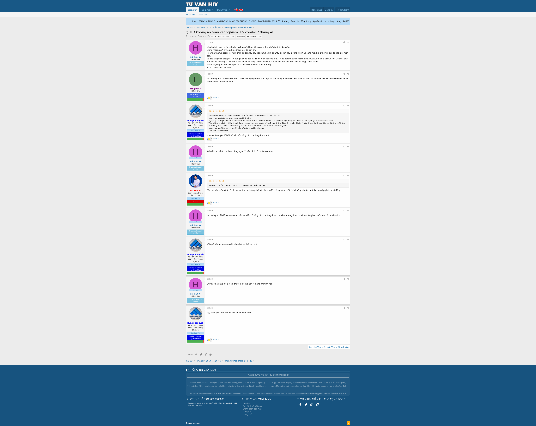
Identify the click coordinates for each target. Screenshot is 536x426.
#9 (348, 308)
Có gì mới (206, 9)
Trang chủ (247, 414)
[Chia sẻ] (344, 42)
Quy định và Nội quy (252, 406)
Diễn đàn (192, 9)
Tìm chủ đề (202, 14)
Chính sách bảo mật (252, 408)
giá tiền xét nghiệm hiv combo (222, 36)
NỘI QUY (238, 9)
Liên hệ (246, 403)
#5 (348, 175)
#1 (348, 42)
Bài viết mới (190, 14)
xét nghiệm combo (254, 36)
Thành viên (222, 9)
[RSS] (348, 423)
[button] (213, 9)
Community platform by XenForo (210, 403)
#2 (348, 74)
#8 (348, 279)
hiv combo (241, 36)
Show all (216, 98)
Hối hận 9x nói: (215, 111)
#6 (348, 210)
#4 (348, 146)
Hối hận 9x (192, 36)
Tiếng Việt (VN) (193, 423)
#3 (348, 105)
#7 (348, 239)
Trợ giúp (247, 411)
